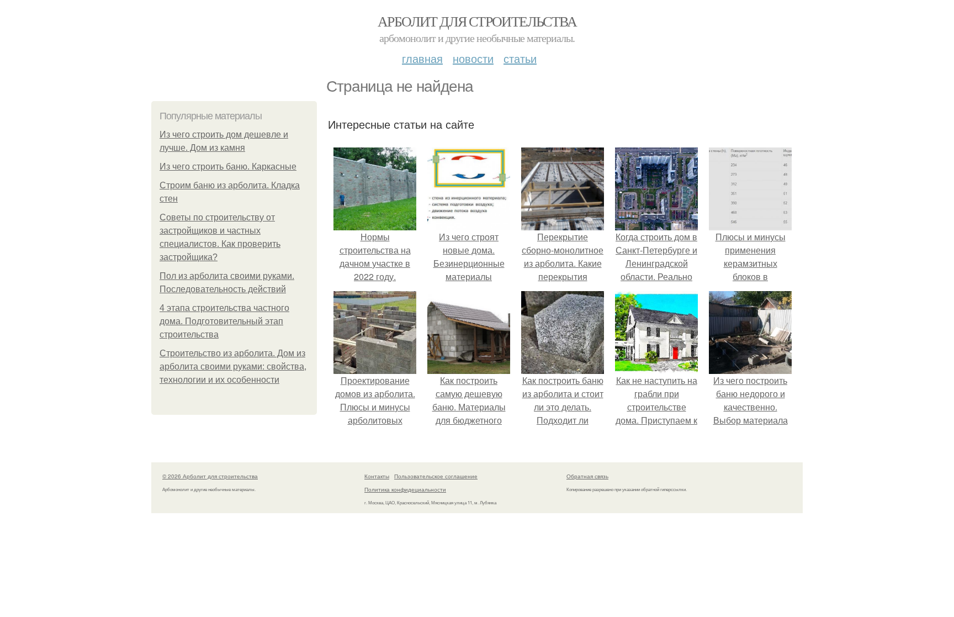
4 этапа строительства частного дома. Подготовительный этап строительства (224, 321)
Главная (422, 58)
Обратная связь (587, 476)
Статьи (520, 58)
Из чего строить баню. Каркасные (228, 166)
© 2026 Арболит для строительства (210, 476)
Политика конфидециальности (405, 489)
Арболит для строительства (477, 21)
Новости (473, 58)
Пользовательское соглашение (436, 476)
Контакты (376, 476)
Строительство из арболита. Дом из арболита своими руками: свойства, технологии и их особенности (233, 366)
